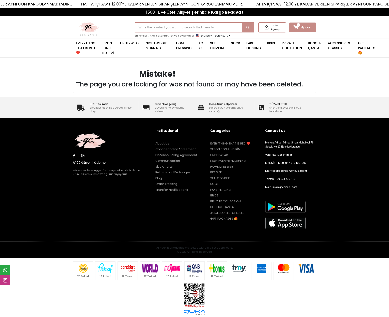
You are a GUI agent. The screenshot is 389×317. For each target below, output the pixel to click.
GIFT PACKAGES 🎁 (366, 48)
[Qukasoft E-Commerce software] (194, 312)
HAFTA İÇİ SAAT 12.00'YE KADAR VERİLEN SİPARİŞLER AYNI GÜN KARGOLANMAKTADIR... (162, 4)
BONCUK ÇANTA (315, 45)
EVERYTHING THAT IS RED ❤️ (85, 48)
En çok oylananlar (182, 36)
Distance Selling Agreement (176, 155)
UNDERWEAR (130, 43)
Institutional (166, 130)
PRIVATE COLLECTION (292, 45)
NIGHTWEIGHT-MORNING (158, 45)
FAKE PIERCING (253, 45)
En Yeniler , (142, 36)
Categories (220, 130)
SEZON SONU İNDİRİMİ (108, 48)
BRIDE (271, 43)
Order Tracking (166, 184)
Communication (167, 160)
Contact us (275, 130)
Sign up (275, 29)
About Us (162, 143)
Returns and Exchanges (172, 172)
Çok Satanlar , (159, 36)
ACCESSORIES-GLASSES (340, 45)
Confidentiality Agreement (175, 149)
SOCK (235, 43)
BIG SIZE (201, 45)
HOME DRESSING (184, 45)
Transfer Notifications (171, 190)
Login (274, 25)
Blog (158, 178)
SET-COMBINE (217, 45)
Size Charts (164, 166)
